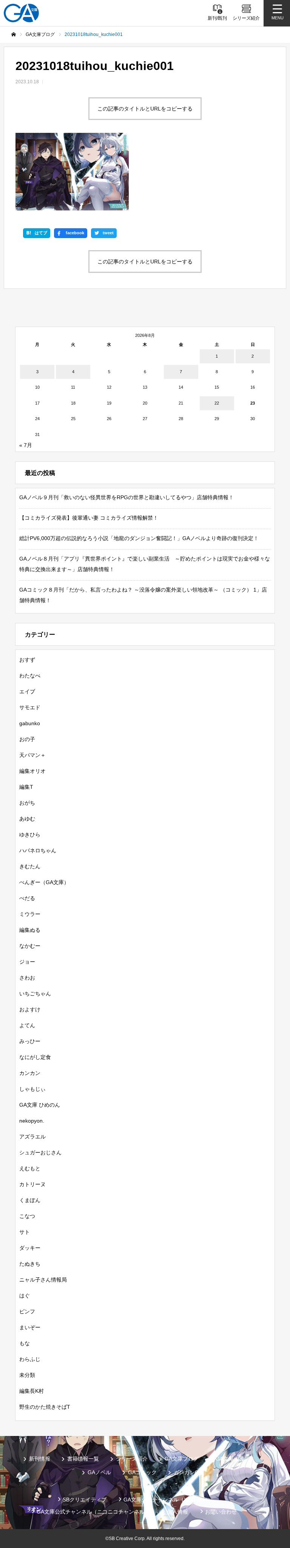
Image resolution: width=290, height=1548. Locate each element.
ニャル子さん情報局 (43, 1280)
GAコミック (142, 1472)
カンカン (29, 1073)
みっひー (29, 1041)
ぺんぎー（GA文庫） (44, 882)
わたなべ (29, 676)
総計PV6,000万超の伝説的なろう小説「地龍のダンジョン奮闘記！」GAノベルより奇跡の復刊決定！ (139, 538)
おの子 (27, 739)
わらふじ (29, 1359)
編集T (26, 787)
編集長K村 (31, 1391)
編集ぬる (29, 930)
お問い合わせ (221, 1512)
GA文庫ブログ (182, 1459)
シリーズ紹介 (132, 1459)
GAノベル (99, 1472)
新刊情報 (39, 1459)
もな (24, 1343)
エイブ (27, 691)
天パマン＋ (32, 755)
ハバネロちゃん (37, 850)
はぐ (24, 1296)
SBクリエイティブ (84, 1500)
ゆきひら (29, 835)
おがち (27, 803)
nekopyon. (31, 1121)
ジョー (27, 962)
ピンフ (27, 1311)
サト (24, 1232)
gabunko (29, 723)
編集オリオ (32, 771)
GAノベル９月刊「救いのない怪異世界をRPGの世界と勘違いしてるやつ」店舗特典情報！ (126, 497)
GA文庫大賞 (230, 1459)
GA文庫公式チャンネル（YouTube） (166, 1500)
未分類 (27, 1375)
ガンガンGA (188, 1472)
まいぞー (29, 1327)
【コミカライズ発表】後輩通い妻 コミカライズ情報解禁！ (88, 518)
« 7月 (25, 445)
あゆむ (27, 819)
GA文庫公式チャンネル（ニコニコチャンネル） (93, 1512)
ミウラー (29, 914)
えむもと (29, 1168)
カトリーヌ (32, 1184)
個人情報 (177, 1512)
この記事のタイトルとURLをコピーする (145, 109)
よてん (27, 1025)
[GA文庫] (21, 13)
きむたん (29, 866)
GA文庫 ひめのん (39, 1105)
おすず (27, 660)
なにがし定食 (35, 1057)
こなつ (27, 1216)
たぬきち (29, 1264)
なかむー (29, 946)
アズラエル (32, 1137)
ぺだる (27, 898)
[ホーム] (13, 34)
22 (216, 403)
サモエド (29, 707)
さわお (27, 978)
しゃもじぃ (32, 1089)
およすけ (29, 1009)
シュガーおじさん (40, 1152)
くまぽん (29, 1200)
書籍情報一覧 (83, 1459)
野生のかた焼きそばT (44, 1407)
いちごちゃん (35, 993)
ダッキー (29, 1248)
